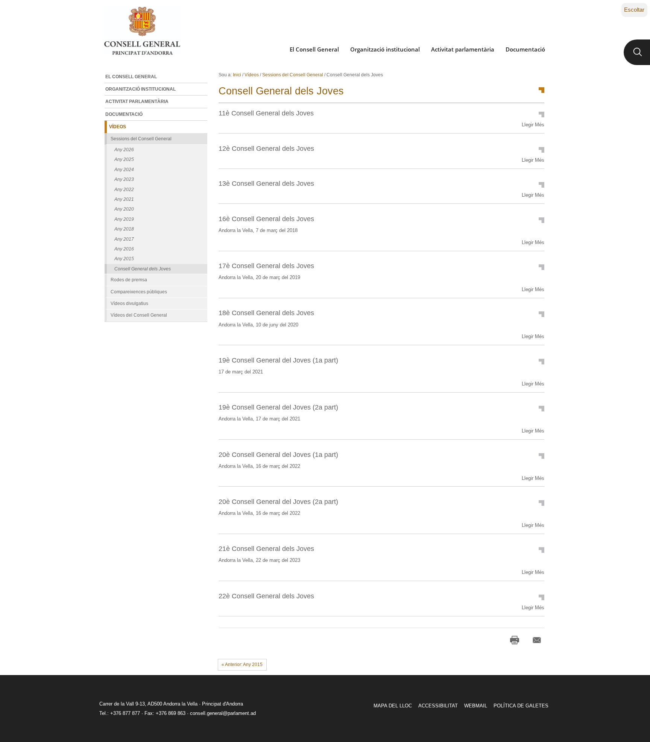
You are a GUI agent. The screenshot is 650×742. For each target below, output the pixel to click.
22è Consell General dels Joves (266, 596)
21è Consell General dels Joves (266, 548)
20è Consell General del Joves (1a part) (278, 454)
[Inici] (142, 31)
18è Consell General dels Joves (266, 313)
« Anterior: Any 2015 (242, 664)
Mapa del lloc (393, 706)
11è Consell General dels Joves (266, 113)
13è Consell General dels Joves (266, 183)
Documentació (525, 49)
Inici (237, 74)
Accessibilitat (438, 706)
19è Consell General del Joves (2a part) (278, 407)
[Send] (536, 640)
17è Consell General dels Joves (266, 266)
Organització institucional (385, 49)
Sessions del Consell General (292, 74)
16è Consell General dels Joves (266, 219)
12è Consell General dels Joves (266, 148)
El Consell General (314, 49)
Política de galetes (521, 706)
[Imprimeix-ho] (514, 640)
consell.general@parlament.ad (223, 713)
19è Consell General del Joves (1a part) (278, 360)
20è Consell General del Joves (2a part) (278, 501)
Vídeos (252, 74)
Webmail (475, 706)
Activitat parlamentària (462, 49)
